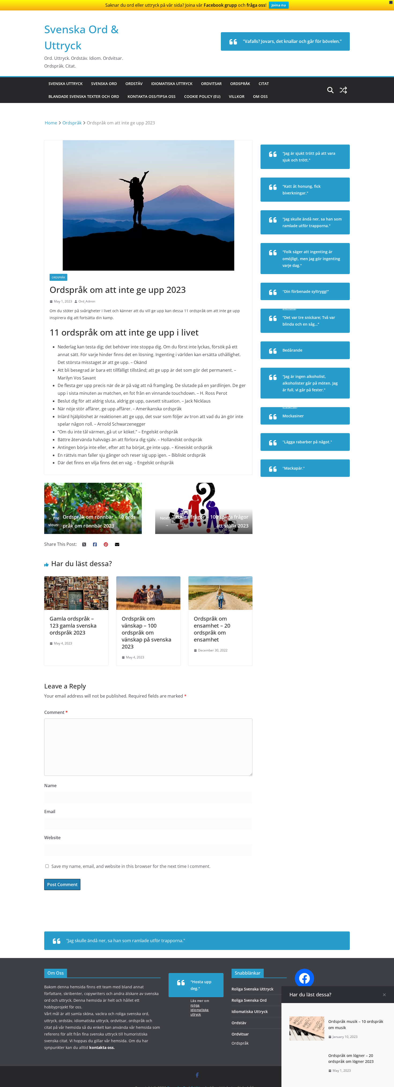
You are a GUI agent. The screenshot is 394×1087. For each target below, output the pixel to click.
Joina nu (279, 5)
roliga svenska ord (326, 480)
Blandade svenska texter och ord (84, 96)
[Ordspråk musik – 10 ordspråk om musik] (306, 1020)
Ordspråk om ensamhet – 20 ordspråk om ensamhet (212, 629)
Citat (264, 83)
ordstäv (335, 237)
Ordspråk (240, 83)
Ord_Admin (87, 301)
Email (49, 812)
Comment (56, 712)
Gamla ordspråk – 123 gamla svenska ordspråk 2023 (73, 625)
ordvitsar (334, 205)
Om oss (260, 96)
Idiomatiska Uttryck (171, 83)
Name (50, 785)
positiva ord (332, 362)
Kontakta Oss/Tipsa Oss (152, 96)
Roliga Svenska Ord (249, 1000)
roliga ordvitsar (329, 336)
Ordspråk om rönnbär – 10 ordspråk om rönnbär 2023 (92, 521)
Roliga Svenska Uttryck (252, 989)
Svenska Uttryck (66, 83)
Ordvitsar (211, 83)
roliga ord (334, 428)
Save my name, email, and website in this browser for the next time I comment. (130, 866)
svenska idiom (329, 454)
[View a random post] (343, 90)
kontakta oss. (102, 1047)
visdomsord (332, 277)
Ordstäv (134, 83)
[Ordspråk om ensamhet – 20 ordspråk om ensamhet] (220, 580)
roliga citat (332, 172)
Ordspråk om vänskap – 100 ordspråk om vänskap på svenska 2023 (146, 632)
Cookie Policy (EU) (202, 96)
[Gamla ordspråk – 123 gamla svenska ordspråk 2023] (76, 580)
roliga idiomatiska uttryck (200, 1009)
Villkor (236, 96)
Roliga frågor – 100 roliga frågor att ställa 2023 (204, 521)
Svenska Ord (104, 83)
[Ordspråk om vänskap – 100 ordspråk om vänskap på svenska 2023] (148, 580)
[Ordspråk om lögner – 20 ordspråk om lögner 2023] (306, 1054)
